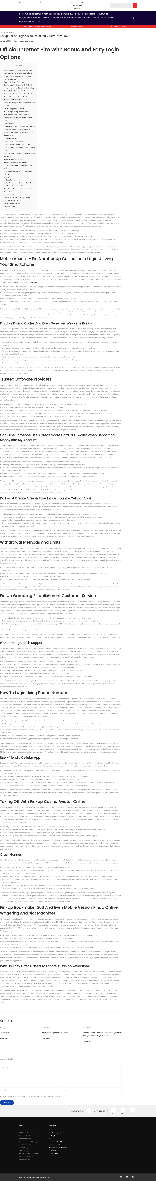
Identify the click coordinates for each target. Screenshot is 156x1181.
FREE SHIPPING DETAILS (33, 14)
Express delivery (77, 26)
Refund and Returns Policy (29, 22)
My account (109, 18)
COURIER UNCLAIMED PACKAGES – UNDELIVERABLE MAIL (72, 18)
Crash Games (9, 124)
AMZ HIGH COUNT (55, 14)
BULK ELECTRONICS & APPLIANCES (97, 14)
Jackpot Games (9, 180)
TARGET (45, 14)
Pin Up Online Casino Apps (13, 141)
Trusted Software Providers (14, 82)
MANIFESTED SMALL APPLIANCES (30, 18)
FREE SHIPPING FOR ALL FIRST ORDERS (37, 26)
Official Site (4, 1032)
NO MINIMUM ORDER (118, 26)
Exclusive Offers (9, 207)
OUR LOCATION (77, 1111)
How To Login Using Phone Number (16, 112)
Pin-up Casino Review (12, 204)
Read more (4, 1038)
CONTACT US (98, 18)
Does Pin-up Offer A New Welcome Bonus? (19, 189)
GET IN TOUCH (100, 1111)
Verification (8, 192)
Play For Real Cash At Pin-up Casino (17, 198)
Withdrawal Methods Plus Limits (15, 100)
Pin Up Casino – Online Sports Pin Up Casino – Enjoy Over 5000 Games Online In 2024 (19, 147)
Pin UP (16, 41)
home (21, 14)
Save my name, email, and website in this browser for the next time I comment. (32, 1096)
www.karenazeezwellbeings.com (25, 282)
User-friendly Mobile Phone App (15, 115)
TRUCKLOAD (47, 18)
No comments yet (26, 41)
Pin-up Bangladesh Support (14, 109)
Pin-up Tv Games (10, 138)
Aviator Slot (8, 177)
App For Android (9, 195)
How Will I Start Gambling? (13, 159)
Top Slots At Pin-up (11, 201)
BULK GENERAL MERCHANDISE (73, 14)
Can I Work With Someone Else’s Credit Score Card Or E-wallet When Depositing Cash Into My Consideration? (19, 88)
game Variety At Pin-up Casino (15, 162)
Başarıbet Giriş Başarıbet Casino (55, 1032)
